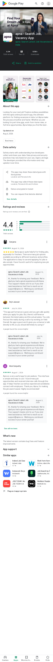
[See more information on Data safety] (48, 147)
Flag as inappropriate (15, 491)
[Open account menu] (49, 4)
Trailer (26, 22)
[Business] (9, 141)
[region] (26, 53)
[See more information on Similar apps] (48, 455)
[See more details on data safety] (12, 199)
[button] (23, 54)
